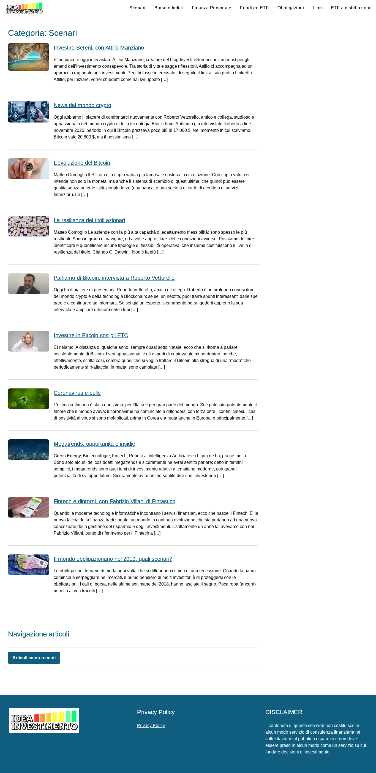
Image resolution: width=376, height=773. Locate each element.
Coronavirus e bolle (77, 393)
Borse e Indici (168, 8)
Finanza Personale (211, 8)
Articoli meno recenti (34, 657)
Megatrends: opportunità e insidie (94, 444)
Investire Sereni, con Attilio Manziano (99, 48)
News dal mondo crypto (82, 105)
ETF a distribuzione (351, 8)
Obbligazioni (290, 8)
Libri (317, 8)
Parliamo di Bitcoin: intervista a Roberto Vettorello (114, 278)
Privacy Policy (151, 725)
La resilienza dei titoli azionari (89, 220)
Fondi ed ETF (254, 8)
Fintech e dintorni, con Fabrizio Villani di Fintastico (114, 501)
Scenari (137, 8)
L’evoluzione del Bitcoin (82, 163)
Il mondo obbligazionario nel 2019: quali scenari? (113, 559)
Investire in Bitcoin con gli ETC (91, 335)
